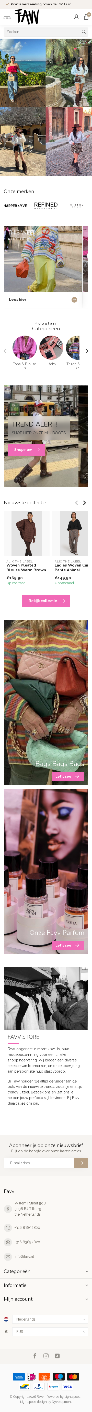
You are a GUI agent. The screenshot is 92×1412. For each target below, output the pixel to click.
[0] (86, 17)
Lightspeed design (33, 1402)
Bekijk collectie (43, 601)
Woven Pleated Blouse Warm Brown (26, 567)
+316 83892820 (27, 1228)
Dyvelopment (62, 1402)
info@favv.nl (24, 1256)
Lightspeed (72, 1397)
